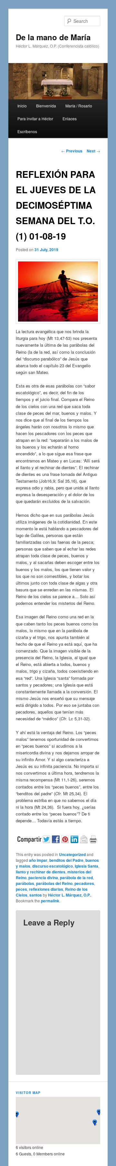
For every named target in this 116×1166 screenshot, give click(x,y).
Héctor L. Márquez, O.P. (69, 895)
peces (21, 889)
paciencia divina (43, 877)
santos (35, 895)
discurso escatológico (52, 866)
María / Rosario (78, 105)
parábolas (25, 883)
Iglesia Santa (86, 866)
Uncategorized (72, 854)
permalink (50, 901)
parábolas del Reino (54, 883)
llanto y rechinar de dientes (40, 872)
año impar (38, 860)
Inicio (22, 105)
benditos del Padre (66, 860)
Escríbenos (27, 131)
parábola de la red (76, 877)
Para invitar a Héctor (35, 118)
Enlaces (70, 118)
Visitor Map (28, 1092)
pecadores (84, 883)
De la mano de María (53, 37)
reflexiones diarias (46, 889)
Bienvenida (46, 105)
